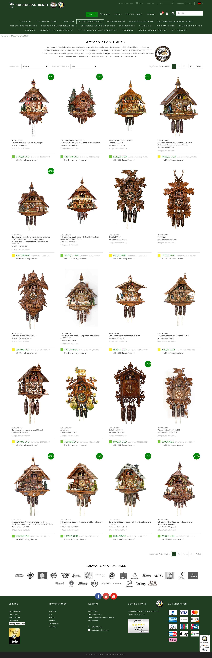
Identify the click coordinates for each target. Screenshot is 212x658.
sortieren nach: (14, 66)
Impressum (53, 627)
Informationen (58, 604)
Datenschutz (53, 624)
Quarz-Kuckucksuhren (141, 21)
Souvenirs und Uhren (190, 26)
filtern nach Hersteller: (60, 66)
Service (118, 14)
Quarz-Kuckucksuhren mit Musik (175, 21)
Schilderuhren (127, 26)
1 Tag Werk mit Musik (46, 21)
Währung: (181, 3)
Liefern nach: (151, 3)
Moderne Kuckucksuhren (23, 26)
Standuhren (145, 26)
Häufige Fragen (134, 14)
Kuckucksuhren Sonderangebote (59, 26)
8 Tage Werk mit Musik (90, 22)
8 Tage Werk (68, 21)
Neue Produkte (179, 30)
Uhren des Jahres (115, 21)
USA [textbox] (160, 3)
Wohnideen (128, 30)
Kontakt (151, 14)
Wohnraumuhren (166, 26)
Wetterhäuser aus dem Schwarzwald (97, 30)
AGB (50, 614)
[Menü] (208, 636)
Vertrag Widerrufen (17, 624)
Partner (51, 618)
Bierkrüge (30, 30)
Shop (90, 14)
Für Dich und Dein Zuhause (152, 30)
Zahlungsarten (14, 614)
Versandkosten (14, 618)
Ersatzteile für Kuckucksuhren (98, 26)
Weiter (198, 66)
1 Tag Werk (25, 21)
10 (190, 66)
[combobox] (165, 3)
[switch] (205, 649)
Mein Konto (13, 621)
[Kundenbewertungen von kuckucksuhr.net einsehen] (138, 627)
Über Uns (104, 14)
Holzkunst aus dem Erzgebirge (56, 30)
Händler (52, 621)
